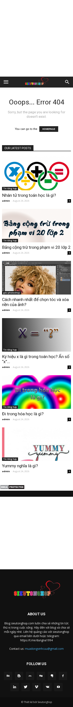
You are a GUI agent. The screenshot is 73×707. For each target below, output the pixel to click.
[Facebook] (63, 676)
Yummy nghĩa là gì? (20, 465)
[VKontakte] (47, 687)
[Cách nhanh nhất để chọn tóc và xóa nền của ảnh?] (36, 277)
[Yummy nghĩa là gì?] (36, 444)
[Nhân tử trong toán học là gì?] (36, 173)
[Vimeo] (36, 687)
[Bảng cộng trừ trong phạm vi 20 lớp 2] (36, 225)
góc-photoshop (11, 292)
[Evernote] (52, 676)
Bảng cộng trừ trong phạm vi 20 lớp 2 (36, 247)
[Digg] (41, 676)
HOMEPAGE (48, 129)
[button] (67, 82)
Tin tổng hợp (10, 188)
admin (6, 200)
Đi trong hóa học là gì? (23, 413)
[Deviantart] (30, 676)
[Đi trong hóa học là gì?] (36, 392)
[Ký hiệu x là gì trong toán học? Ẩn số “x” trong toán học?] (36, 335)
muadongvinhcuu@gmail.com (44, 649)
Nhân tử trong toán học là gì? (29, 195)
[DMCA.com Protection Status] (12, 488)
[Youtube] (58, 687)
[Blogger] (19, 676)
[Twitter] (25, 687)
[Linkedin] (15, 687)
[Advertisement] (36, 38)
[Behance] (8, 676)
